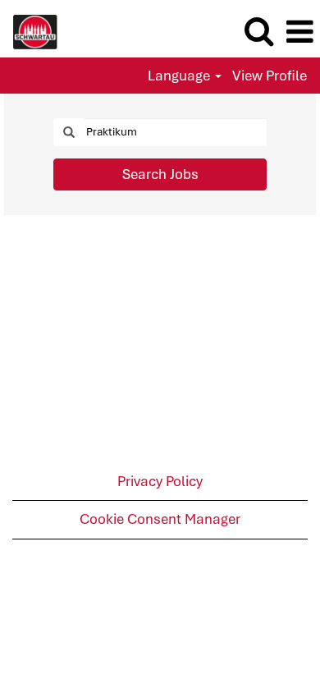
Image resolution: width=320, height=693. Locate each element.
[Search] (258, 32)
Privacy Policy (160, 481)
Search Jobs (160, 174)
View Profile (269, 75)
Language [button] (180, 75)
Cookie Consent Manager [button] (160, 519)
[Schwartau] (29, 30)
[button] (299, 32)
